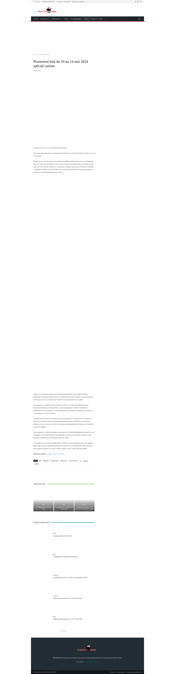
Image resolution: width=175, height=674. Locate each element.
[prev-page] (34, 514)
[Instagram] (138, 1)
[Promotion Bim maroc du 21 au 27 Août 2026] (42, 618)
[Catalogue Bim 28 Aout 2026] (43, 499)
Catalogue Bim (54, 460)
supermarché (42, 54)
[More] (84, 473)
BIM (40, 460)
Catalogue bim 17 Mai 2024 (55, 454)
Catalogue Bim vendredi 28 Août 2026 (64, 508)
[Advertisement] (87, 37)
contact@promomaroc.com (92, 662)
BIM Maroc (46, 460)
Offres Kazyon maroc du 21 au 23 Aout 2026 (67, 598)
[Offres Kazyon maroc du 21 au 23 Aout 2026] (42, 597)
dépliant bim (63, 460)
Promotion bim (73, 460)
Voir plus (63, 631)
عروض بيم (36, 463)
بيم (80, 460)
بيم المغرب (85, 460)
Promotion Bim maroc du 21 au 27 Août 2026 (67, 619)
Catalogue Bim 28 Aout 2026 (43, 508)
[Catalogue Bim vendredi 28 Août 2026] (64, 499)
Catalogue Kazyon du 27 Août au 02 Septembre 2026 (84, 508)
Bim (49, 54)
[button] (139, 19)
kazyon (84, 504)
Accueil (35, 54)
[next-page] (38, 514)
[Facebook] (135, 1)
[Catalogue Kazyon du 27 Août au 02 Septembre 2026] (84, 499)
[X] (140, 1)
